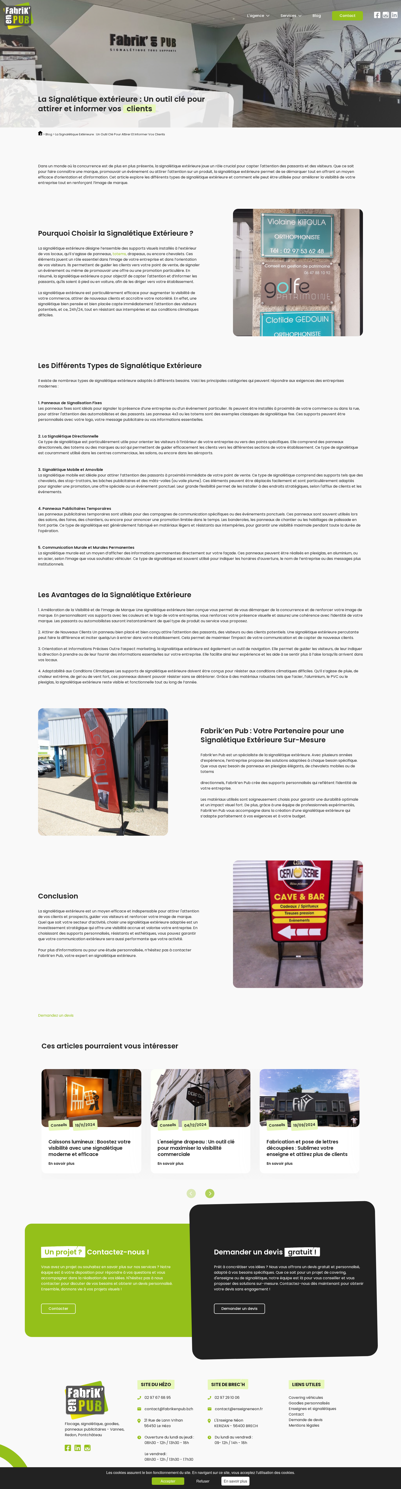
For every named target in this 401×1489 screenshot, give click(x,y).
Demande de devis (306, 1419)
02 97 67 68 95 (158, 1397)
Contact (348, 15)
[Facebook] (377, 16)
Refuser (202, 1481)
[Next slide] (209, 1193)
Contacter (58, 1308)
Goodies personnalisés (309, 1403)
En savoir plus (235, 1481)
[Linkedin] (394, 16)
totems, (120, 254)
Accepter (168, 1481)
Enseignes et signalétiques (312, 1408)
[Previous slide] (191, 1193)
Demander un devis (239, 1308)
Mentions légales (304, 1425)
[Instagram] (386, 16)
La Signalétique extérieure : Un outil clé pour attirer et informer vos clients (110, 134)
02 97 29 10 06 (227, 1397)
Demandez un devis (56, 1015)
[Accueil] (18, 15)
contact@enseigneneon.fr (239, 1409)
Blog (317, 15)
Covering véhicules (306, 1397)
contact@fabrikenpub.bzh (169, 1409)
